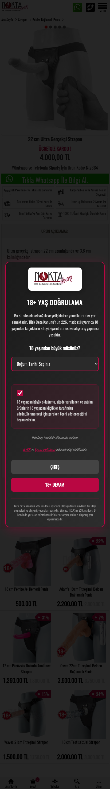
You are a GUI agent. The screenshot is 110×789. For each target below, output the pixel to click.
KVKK (26, 449)
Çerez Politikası (45, 449)
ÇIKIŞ (55, 467)
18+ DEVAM (55, 485)
